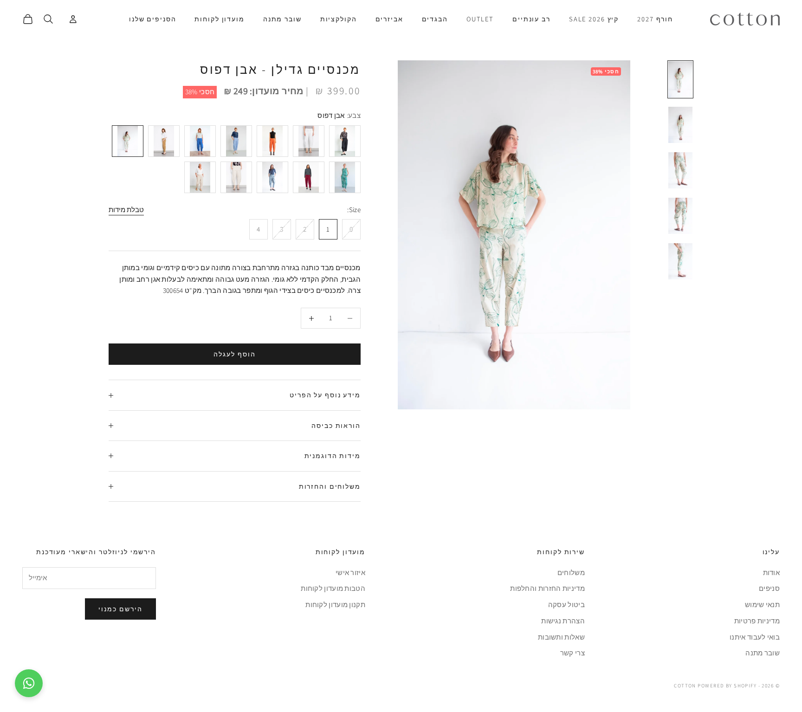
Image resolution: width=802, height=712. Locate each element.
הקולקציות (338, 18)
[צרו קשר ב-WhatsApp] (29, 683)
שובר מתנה (282, 18)
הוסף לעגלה (234, 354)
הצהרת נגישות (563, 620)
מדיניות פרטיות (757, 620)
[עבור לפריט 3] (680, 170)
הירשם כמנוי (120, 609)
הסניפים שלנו (152, 18)
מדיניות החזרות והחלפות (547, 588)
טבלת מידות (126, 209)
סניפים (769, 588)
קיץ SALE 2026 (594, 18)
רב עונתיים (531, 18)
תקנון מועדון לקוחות (335, 604)
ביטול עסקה (566, 604)
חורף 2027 (655, 18)
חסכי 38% (199, 91)
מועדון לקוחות (219, 18)
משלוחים (571, 572)
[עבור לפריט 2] (680, 125)
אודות (771, 572)
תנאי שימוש (762, 604)
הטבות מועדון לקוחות (333, 588)
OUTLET (480, 18)
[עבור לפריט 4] (680, 216)
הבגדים (435, 18)
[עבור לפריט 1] (680, 79)
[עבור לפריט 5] (680, 261)
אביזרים (389, 18)
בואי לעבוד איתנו (755, 637)
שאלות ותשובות (561, 637)
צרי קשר (572, 652)
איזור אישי (350, 572)
